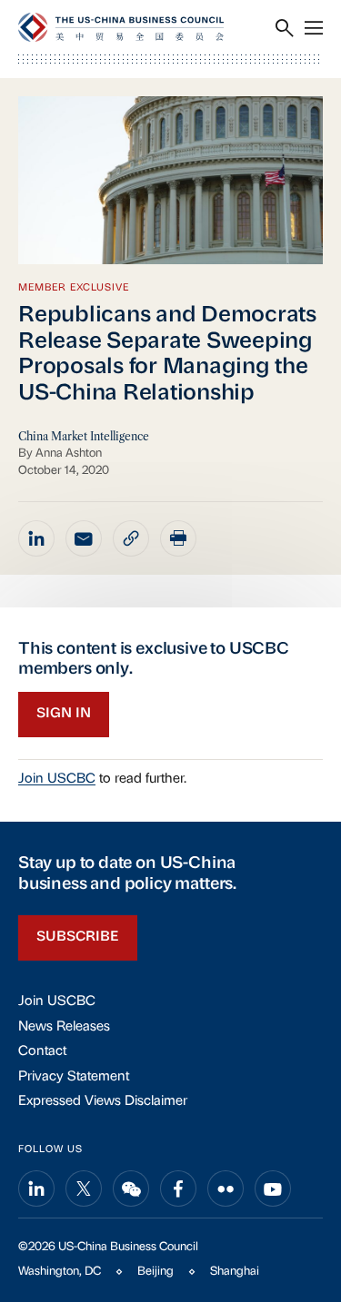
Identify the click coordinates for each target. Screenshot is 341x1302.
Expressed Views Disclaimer (102, 1102)
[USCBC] (121, 27)
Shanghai (234, 1271)
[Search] (285, 28)
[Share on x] (83, 1188)
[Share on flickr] (225, 1188)
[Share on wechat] (131, 1188)
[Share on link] (131, 538)
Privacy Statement (73, 1077)
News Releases (64, 1027)
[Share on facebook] (178, 1188)
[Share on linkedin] (36, 538)
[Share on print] (178, 538)
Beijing (155, 1271)
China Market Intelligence (83, 436)
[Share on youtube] (273, 1188)
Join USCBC (56, 779)
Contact (42, 1052)
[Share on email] (83, 538)
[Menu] (314, 28)
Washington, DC (59, 1271)
